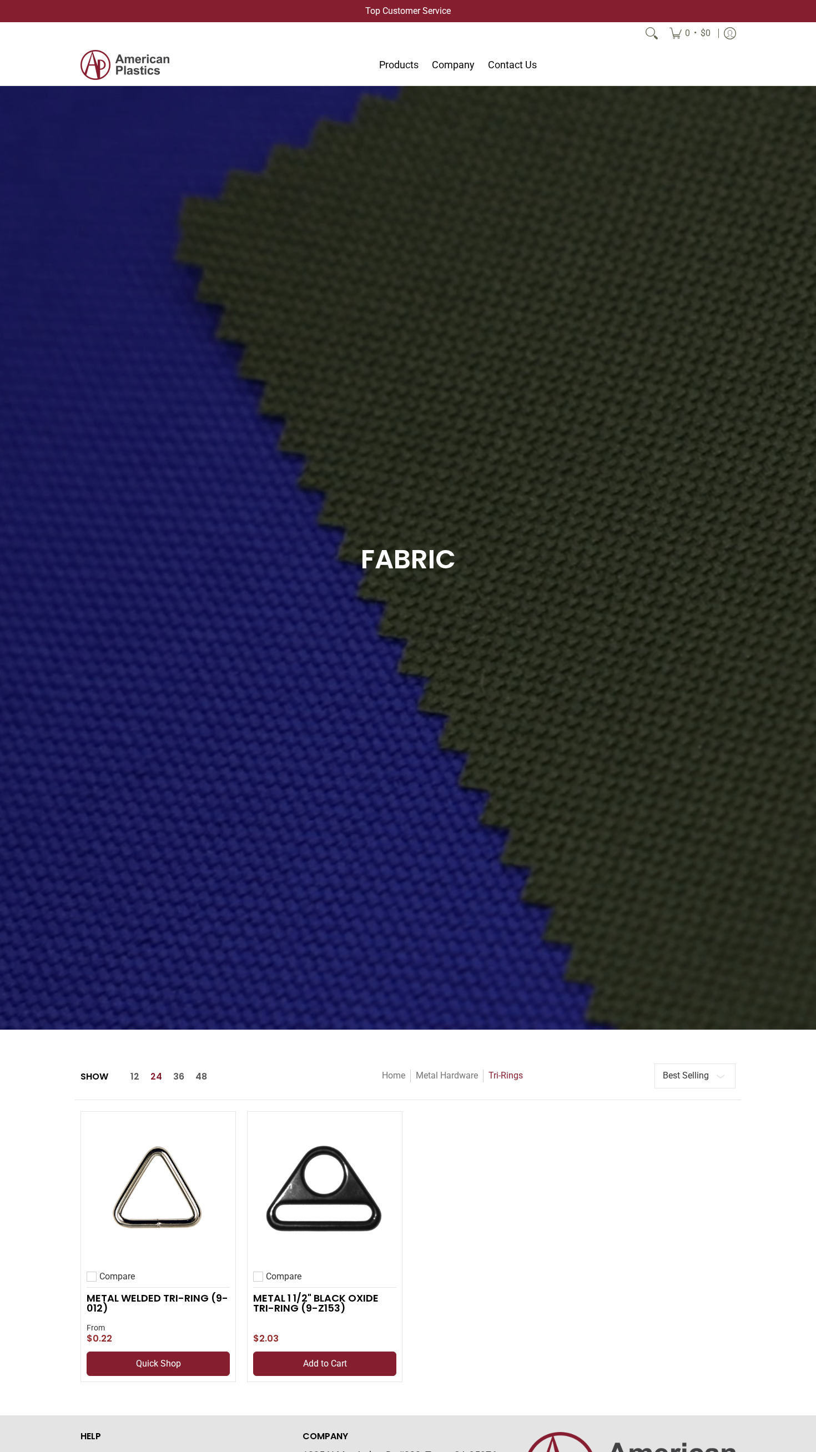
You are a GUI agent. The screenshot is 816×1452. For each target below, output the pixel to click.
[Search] (651, 33)
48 (201, 1077)
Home (393, 1075)
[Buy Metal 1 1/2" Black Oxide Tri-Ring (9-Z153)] (324, 1189)
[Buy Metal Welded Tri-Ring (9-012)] (158, 1189)
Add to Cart (325, 1363)
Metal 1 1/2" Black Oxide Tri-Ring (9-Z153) (316, 1303)
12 (134, 1077)
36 (178, 1077)
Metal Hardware (447, 1075)
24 (156, 1077)
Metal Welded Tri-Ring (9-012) (157, 1303)
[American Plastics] (124, 64)
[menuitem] (690, 33)
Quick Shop (158, 1363)
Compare (117, 1277)
